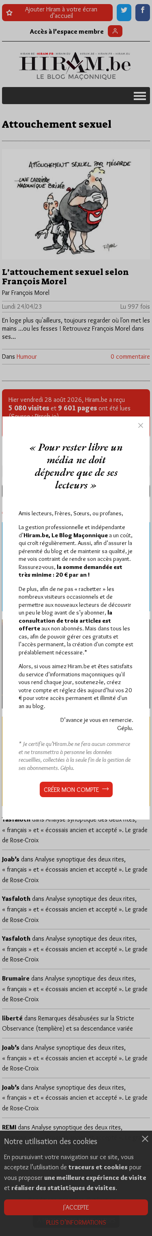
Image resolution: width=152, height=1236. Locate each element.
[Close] (141, 425)
